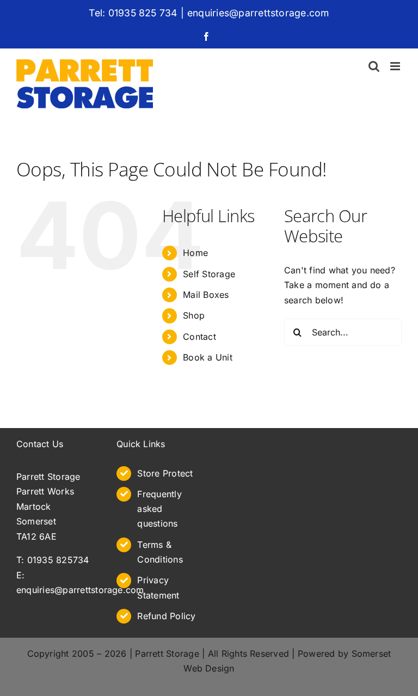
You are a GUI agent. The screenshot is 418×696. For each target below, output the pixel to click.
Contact (199, 336)
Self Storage (209, 273)
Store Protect (165, 473)
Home (195, 252)
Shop (194, 315)
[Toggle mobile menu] (396, 66)
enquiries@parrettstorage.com (258, 13)
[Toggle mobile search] (373, 66)
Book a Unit (207, 357)
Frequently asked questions (159, 509)
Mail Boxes (206, 294)
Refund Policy (166, 615)
